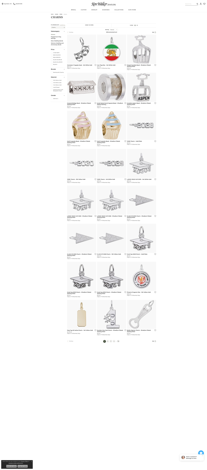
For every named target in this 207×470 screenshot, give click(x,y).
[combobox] (190, 3)
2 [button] (107, 341)
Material (54, 77)
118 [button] (118, 341)
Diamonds (106, 10)
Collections (118, 10)
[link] (7, 4)
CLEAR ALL (62, 25)
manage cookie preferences (16, 463)
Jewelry (94, 10)
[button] (201, 4)
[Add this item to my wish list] (95, 65)
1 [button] (105, 341)
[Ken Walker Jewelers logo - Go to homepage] (103, 4)
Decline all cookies (11, 466)
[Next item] (154, 276)
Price (52, 49)
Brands (53, 69)
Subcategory (55, 31)
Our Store (132, 10)
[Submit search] (197, 3)
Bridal (61, 14)
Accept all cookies (22, 466)
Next (153, 32)
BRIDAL (73, 10)
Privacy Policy (24, 461)
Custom (83, 10)
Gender (53, 95)
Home (52, 14)
